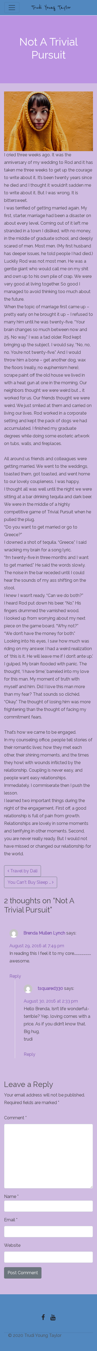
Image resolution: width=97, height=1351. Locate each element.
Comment (15, 1117)
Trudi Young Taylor (51, 8)
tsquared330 (50, 988)
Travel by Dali (23, 870)
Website (12, 1245)
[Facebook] (43, 1317)
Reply (15, 976)
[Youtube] (53, 1317)
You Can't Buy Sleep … (30, 882)
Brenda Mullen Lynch (44, 933)
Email (11, 1219)
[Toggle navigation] (11, 7)
